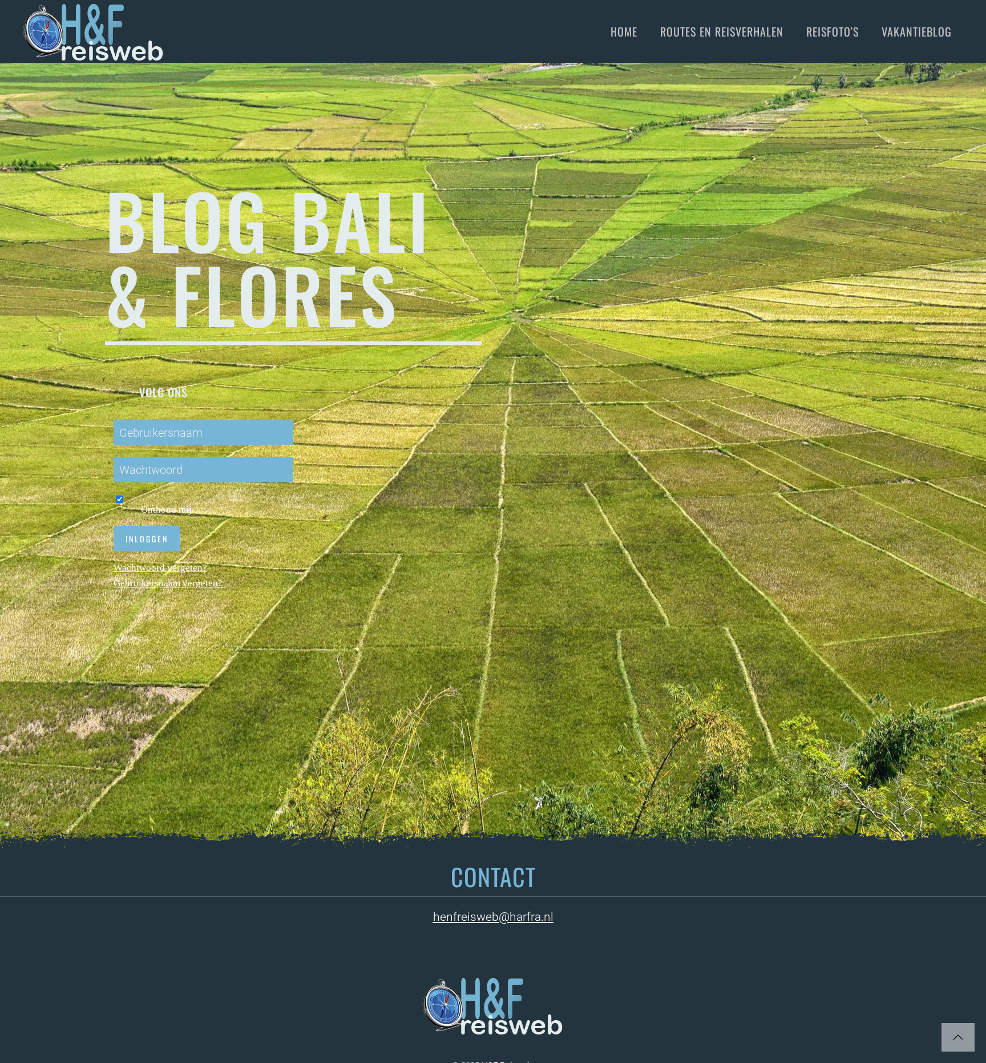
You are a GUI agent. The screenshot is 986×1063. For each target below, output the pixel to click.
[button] (958, 1037)
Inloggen (147, 539)
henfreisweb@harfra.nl (493, 917)
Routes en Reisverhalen (721, 31)
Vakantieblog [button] (917, 31)
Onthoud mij (162, 509)
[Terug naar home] (93, 31)
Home (624, 31)
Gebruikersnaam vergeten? (168, 583)
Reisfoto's (832, 31)
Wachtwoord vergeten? (160, 567)
